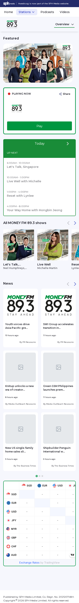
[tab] (36, 476)
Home (8, 12)
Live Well (44, 264)
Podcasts (47, 12)
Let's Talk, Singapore (11, 265)
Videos (65, 12)
